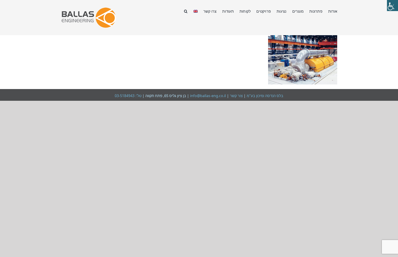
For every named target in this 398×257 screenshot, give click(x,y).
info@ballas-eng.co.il (208, 95)
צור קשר (236, 95)
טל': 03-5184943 (128, 95)
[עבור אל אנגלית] (195, 11)
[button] (185, 11)
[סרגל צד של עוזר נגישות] (392, 5)
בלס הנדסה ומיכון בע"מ (264, 95)
